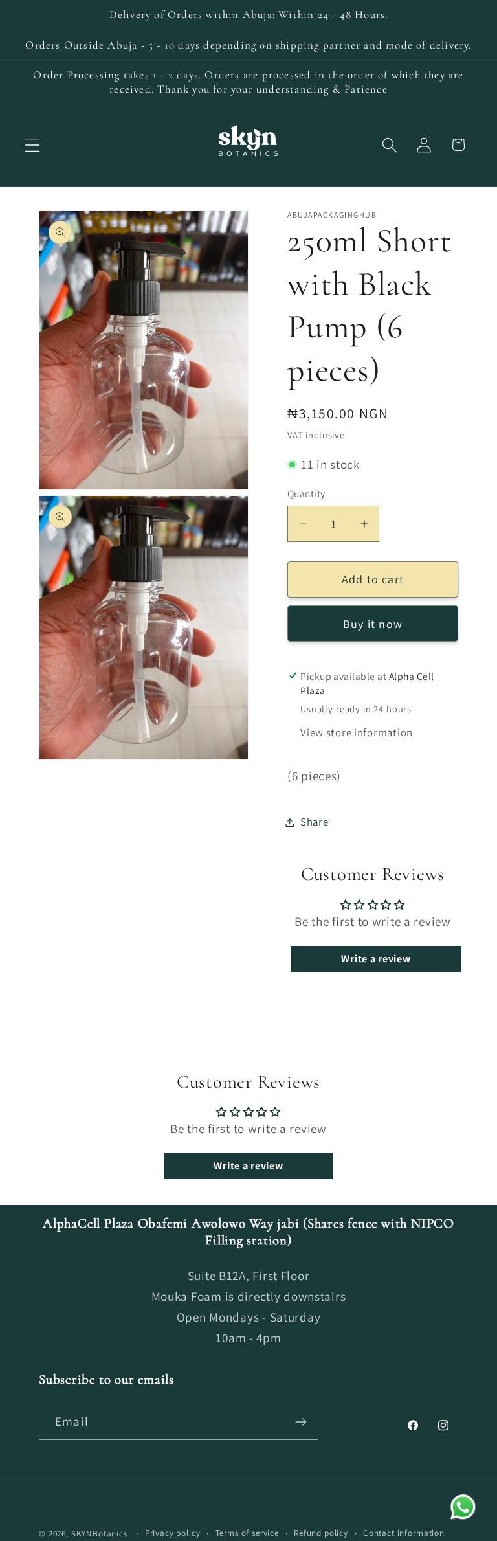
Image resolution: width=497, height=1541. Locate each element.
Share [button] (314, 822)
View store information (356, 732)
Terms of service (247, 1532)
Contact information (404, 1532)
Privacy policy (173, 1532)
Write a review (375, 958)
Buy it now (373, 623)
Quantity (306, 493)
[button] (33, 145)
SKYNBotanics (99, 1533)
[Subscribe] (300, 1422)
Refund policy (321, 1532)
